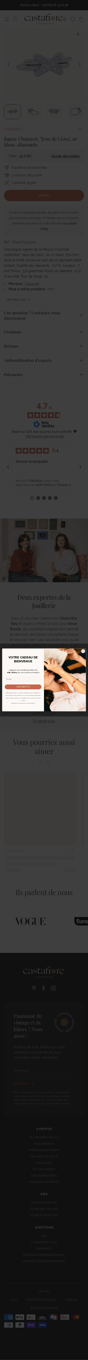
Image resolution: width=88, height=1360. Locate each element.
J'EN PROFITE (23, 687)
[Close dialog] (83, 651)
